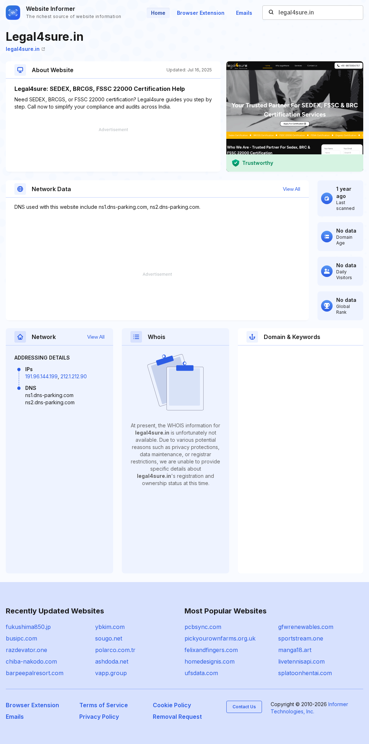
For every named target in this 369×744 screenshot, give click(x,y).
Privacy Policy (99, 716)
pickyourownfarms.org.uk (219, 638)
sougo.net (108, 638)
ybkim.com (110, 626)
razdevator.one (26, 649)
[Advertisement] (113, 149)
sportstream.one (300, 638)
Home (158, 13)
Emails (244, 13)
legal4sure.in (23, 49)
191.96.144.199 (41, 376)
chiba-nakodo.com (31, 661)
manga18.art (294, 649)
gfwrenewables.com (305, 626)
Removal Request (177, 716)
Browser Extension (200, 13)
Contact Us (244, 706)
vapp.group (111, 673)
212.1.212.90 (74, 376)
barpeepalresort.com (34, 673)
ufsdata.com (201, 673)
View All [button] (291, 189)
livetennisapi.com (301, 661)
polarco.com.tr (115, 649)
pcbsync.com (202, 626)
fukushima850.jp (28, 626)
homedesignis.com (209, 661)
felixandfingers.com (211, 649)
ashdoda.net (111, 661)
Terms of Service (103, 705)
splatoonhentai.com (305, 673)
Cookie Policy (172, 705)
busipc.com (21, 638)
